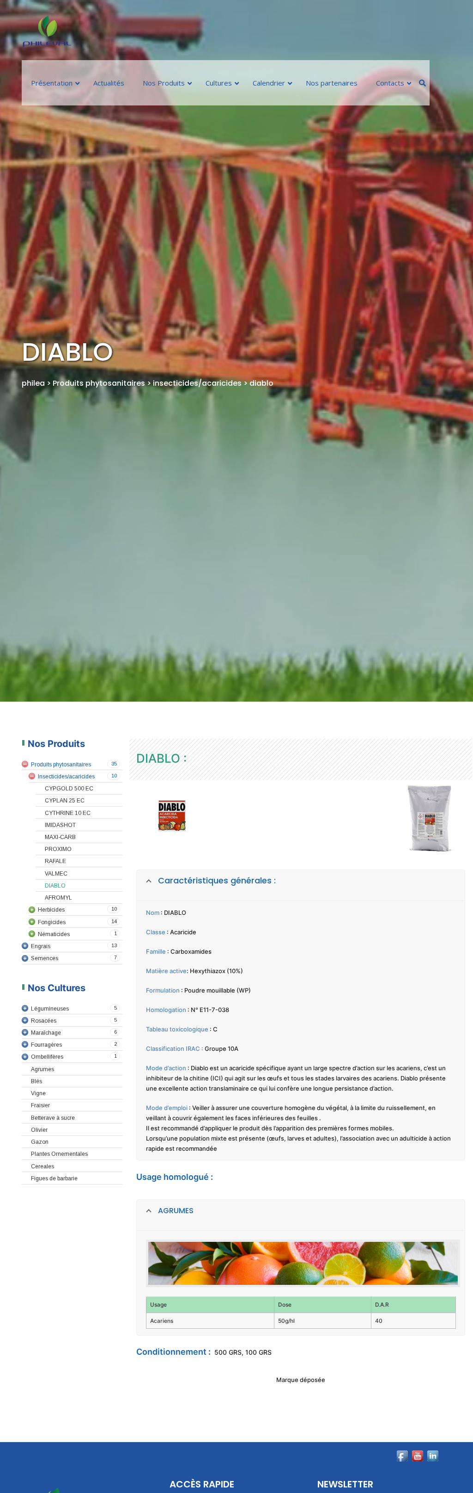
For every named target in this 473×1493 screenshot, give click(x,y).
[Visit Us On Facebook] (402, 1474)
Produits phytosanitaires (100, 383)
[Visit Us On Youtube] (417, 1474)
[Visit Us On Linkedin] (432, 1474)
